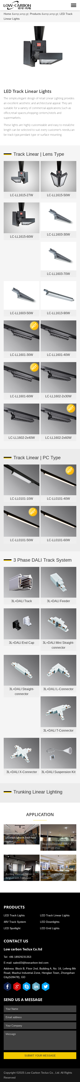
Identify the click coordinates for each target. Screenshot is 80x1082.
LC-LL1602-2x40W (22, 437)
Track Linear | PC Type (37, 457)
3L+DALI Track (21, 601)
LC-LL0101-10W (21, 498)
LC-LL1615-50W (58, 195)
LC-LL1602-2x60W (58, 437)
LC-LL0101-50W (21, 540)
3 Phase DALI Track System (42, 560)
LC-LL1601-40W (58, 354)
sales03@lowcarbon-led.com (31, 962)
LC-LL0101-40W (58, 498)
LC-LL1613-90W (58, 313)
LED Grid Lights (49, 928)
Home (7, 13)
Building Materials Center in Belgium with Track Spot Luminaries (20, 878)
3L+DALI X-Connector (21, 772)
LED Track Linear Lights (55, 915)
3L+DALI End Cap (21, 642)
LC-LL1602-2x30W (58, 396)
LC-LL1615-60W (21, 236)
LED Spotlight (12, 928)
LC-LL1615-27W (21, 195)
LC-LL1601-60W (21, 396)
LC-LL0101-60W (58, 540)
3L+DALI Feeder (58, 601)
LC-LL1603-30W (58, 234)
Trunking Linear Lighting (37, 791)
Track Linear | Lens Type (38, 154)
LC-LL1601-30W (21, 354)
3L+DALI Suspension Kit (58, 772)
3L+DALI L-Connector (58, 689)
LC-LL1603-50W (21, 313)
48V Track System (15, 921)
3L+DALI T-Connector (58, 730)
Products (35, 13)
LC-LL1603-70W (58, 273)
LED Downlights (49, 921)
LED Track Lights (14, 915)
